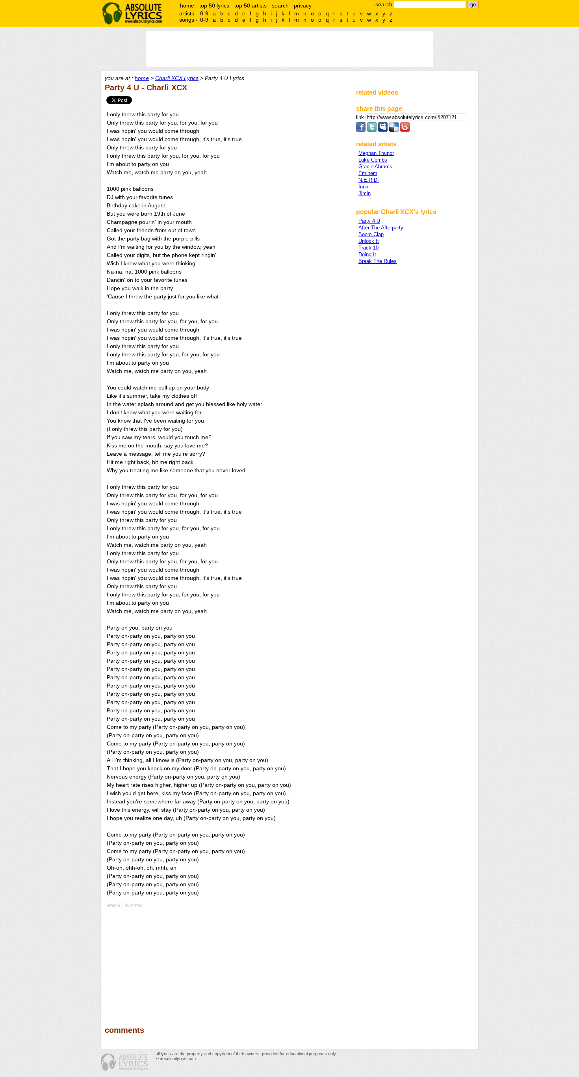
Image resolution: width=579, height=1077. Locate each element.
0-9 (204, 13)
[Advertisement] (227, 961)
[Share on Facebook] (361, 130)
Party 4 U (369, 221)
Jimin (364, 193)
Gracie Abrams (375, 167)
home (187, 5)
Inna (363, 187)
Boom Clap (371, 234)
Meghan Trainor (376, 153)
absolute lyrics (131, 13)
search (280, 5)
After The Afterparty (380, 228)
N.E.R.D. (368, 180)
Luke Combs (372, 160)
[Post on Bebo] (405, 130)
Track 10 (368, 248)
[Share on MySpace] (383, 130)
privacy (303, 5)
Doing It (367, 254)
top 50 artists (250, 5)
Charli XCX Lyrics (177, 78)
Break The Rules (377, 261)
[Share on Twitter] (372, 130)
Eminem (367, 173)
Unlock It (368, 241)
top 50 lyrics (214, 5)
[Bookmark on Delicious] (394, 130)
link (361, 117)
